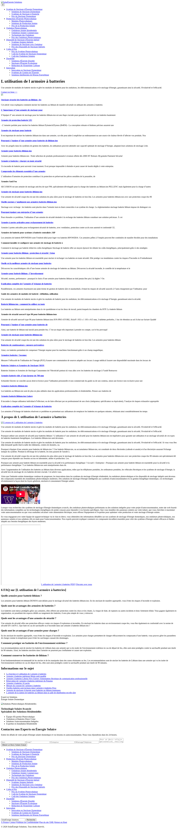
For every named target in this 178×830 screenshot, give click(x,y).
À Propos (5, 822)
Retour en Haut (60, 822)
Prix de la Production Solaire (23, 26)
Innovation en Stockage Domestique (26, 70)
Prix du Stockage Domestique (23, 16)
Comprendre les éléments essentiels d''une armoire (23, 171)
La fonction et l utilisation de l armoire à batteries (26, 674)
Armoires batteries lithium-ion (14, 386)
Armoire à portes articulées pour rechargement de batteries (27, 222)
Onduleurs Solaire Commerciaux (24, 33)
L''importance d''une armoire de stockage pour (22, 110)
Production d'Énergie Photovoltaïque (21, 19)
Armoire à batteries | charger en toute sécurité (21, 161)
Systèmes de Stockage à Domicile (25, 14)
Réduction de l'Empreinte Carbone (25, 65)
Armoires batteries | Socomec (14, 355)
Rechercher (31, 820)
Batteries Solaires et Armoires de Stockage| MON (22, 365)
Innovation (10, 68)
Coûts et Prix (11, 49)
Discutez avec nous (84, 584)
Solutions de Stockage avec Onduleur (26, 44)
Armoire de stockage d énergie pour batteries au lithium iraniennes (33, 690)
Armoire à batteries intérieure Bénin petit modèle (26, 676)
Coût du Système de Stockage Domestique (29, 54)
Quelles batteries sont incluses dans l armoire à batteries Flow (31, 688)
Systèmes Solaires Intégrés (22, 42)
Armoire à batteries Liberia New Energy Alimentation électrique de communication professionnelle (46, 678)
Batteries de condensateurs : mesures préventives (22, 345)
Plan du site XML (46, 822)
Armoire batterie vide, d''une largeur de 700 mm (22, 376)
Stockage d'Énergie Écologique (24, 63)
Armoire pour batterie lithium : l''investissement (22, 273)
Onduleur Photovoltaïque (16, 28)
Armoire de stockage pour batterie (16, 130)
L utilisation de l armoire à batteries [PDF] (58, 584)
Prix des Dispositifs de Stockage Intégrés (28, 47)
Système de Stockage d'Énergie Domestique (24, 9)
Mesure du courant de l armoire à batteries (23, 686)
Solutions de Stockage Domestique (25, 12)
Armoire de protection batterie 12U (16, 120)
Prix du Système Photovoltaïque (24, 51)
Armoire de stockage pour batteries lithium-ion (21, 192)
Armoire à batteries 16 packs (18, 683)
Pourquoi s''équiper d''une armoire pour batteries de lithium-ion (29, 141)
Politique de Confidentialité (27, 822)
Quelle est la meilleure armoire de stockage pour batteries (26, 263)
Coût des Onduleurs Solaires (23, 56)
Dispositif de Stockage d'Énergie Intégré (22, 40)
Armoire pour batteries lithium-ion (16, 151)
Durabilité (10, 58)
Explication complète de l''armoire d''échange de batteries (26, 284)
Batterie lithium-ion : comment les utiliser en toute (23, 304)
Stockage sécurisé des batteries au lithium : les (21, 100)
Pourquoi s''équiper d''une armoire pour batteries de (24, 325)
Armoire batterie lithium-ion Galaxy (17, 396)
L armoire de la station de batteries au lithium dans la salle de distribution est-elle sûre (41, 693)
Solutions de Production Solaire (24, 23)
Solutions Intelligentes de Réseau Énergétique (30, 75)
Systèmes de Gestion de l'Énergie (25, 72)
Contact (12, 822)
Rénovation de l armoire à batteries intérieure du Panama (29, 681)
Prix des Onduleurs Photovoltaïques (26, 37)
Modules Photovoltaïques (21, 21)
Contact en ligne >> (9, 92)
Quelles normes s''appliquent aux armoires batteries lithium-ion (29, 202)
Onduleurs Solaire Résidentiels (24, 30)
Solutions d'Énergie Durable (23, 61)
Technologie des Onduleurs (22, 35)
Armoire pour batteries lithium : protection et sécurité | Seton (28, 253)
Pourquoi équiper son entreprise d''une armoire (22, 212)
